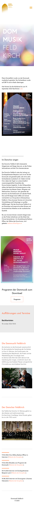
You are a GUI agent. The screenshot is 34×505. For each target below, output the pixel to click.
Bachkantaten (7, 479)
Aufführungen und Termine (16, 472)
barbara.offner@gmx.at (15, 383)
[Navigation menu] (31, 8)
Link (21, 248)
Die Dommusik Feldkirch (14, 502)
